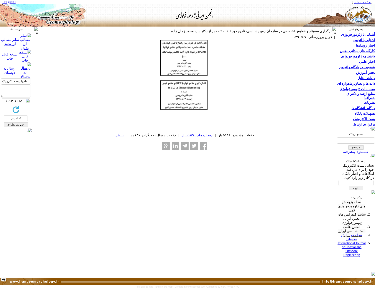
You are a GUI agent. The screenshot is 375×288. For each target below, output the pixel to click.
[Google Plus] (166, 146)
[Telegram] (185, 146)
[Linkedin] (175, 146)
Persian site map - (145, 286)
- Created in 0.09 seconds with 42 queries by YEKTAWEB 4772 (206, 286)
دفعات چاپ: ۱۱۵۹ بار (197, 135)
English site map (164, 286)
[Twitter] (194, 146)
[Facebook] (203, 146)
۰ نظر (120, 135)
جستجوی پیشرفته (356, 152)
